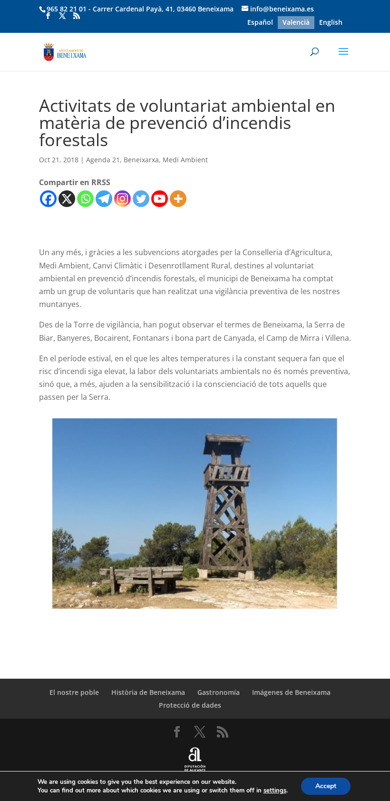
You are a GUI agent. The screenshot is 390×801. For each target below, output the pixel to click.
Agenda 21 (103, 159)
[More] (178, 198)
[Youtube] (159, 198)
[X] (66, 198)
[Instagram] (122, 198)
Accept (325, 786)
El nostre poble (74, 692)
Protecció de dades (190, 705)
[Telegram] (104, 198)
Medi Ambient (185, 159)
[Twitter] (141, 198)
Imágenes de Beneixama (291, 692)
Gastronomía (218, 692)
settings (274, 790)
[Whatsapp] (85, 198)
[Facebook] (48, 198)
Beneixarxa (141, 159)
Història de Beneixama (148, 692)
